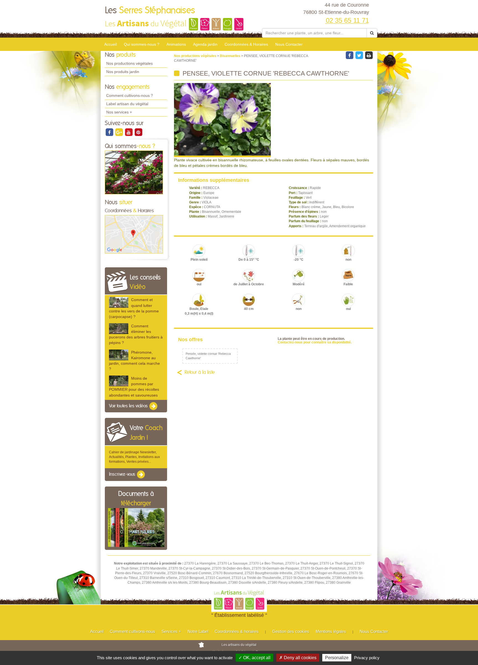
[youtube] (129, 132)
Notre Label (198, 631)
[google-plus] (119, 132)
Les (150, 10)
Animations (176, 44)
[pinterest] (138, 132)
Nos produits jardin (122, 71)
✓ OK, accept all (254, 657)
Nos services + (119, 112)
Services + (171, 631)
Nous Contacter (289, 44)
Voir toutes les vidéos (129, 406)
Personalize (337, 657)
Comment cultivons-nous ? (129, 95)
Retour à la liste (200, 372)
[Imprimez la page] (368, 55)
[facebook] (110, 132)
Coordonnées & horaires (237, 631)
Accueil (110, 44)
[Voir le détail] (118, 302)
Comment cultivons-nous (132, 631)
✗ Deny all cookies (297, 657)
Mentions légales (331, 631)
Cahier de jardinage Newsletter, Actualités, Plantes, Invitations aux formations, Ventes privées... (134, 457)
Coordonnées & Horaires (246, 44)
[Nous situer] (134, 234)
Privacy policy (367, 657)
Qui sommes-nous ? (141, 44)
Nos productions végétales (129, 63)
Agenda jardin (205, 44)
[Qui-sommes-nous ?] (134, 172)
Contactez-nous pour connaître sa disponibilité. (315, 342)
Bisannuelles (230, 56)
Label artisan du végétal (127, 104)
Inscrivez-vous (122, 474)
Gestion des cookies (290, 631)
